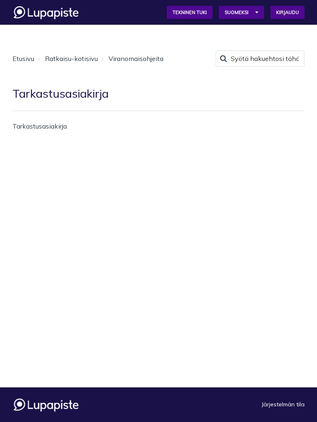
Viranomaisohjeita (136, 58)
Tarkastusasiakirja (39, 126)
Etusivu (23, 58)
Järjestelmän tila (283, 404)
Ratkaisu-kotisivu (71, 58)
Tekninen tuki (190, 12)
